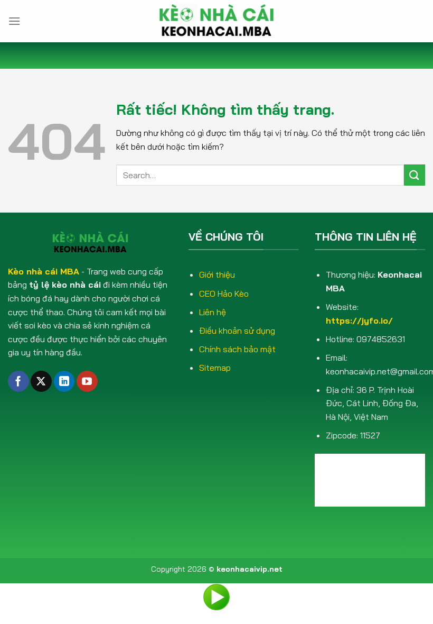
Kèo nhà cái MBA (43, 271)
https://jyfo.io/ (359, 320)
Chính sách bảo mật (237, 349)
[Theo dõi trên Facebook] (18, 381)
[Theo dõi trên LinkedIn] (64, 381)
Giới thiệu (217, 274)
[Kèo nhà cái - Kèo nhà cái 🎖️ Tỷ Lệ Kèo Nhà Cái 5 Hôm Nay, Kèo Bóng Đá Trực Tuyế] (216, 21)
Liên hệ (212, 312)
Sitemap (215, 367)
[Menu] (14, 21)
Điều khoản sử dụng (237, 330)
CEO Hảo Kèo (224, 293)
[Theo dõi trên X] (41, 381)
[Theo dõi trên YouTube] (87, 381)
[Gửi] (414, 174)
